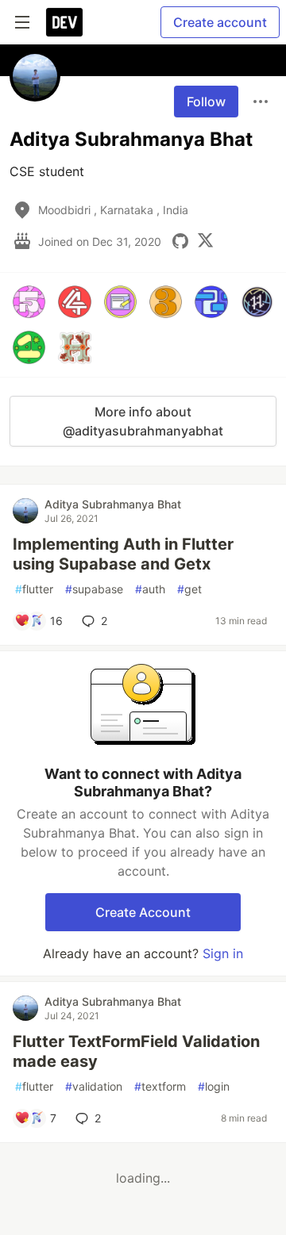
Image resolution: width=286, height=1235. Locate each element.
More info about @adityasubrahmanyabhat (143, 421)
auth (150, 589)
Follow (206, 101)
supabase (94, 589)
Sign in (223, 953)
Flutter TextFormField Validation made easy (136, 1051)
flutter (34, 589)
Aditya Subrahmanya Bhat (112, 504)
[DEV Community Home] (64, 22)
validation (93, 1086)
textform (160, 1086)
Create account (220, 22)
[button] (29, 302)
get (189, 589)
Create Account (143, 912)
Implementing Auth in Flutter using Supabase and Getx (123, 554)
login (214, 1086)
